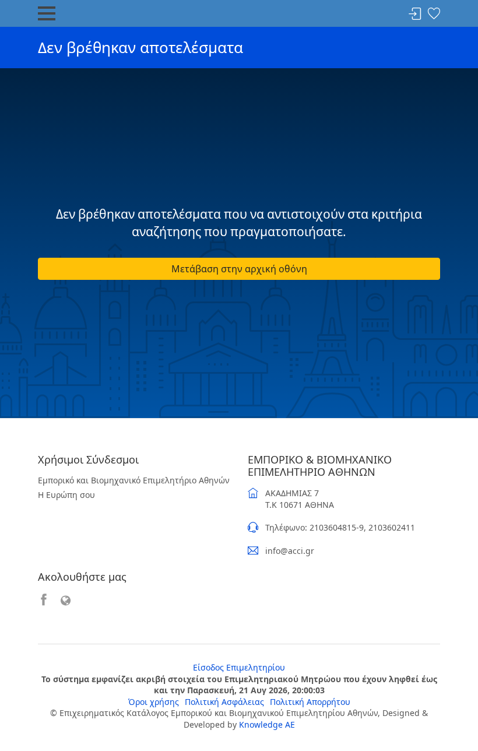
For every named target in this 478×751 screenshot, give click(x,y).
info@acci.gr (289, 550)
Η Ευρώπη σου (66, 494)
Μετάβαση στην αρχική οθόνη (239, 268)
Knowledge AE (267, 724)
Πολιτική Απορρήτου (310, 701)
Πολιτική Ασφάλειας (224, 701)
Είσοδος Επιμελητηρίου (239, 667)
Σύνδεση (415, 14)
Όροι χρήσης (153, 701)
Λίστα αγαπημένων (433, 14)
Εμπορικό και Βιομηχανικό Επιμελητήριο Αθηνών (134, 480)
